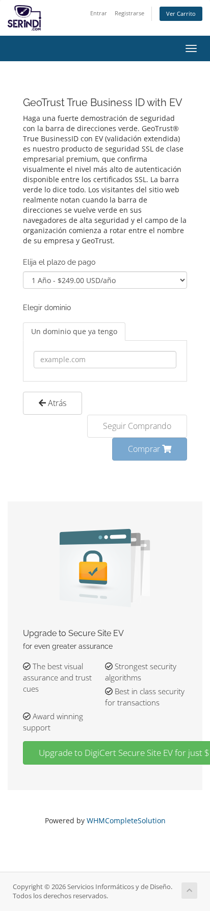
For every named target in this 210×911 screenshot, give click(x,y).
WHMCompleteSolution (126, 820)
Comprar (145, 448)
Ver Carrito (181, 13)
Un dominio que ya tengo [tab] (74, 331)
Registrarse (129, 13)
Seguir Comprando (137, 426)
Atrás (56, 403)
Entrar (98, 13)
